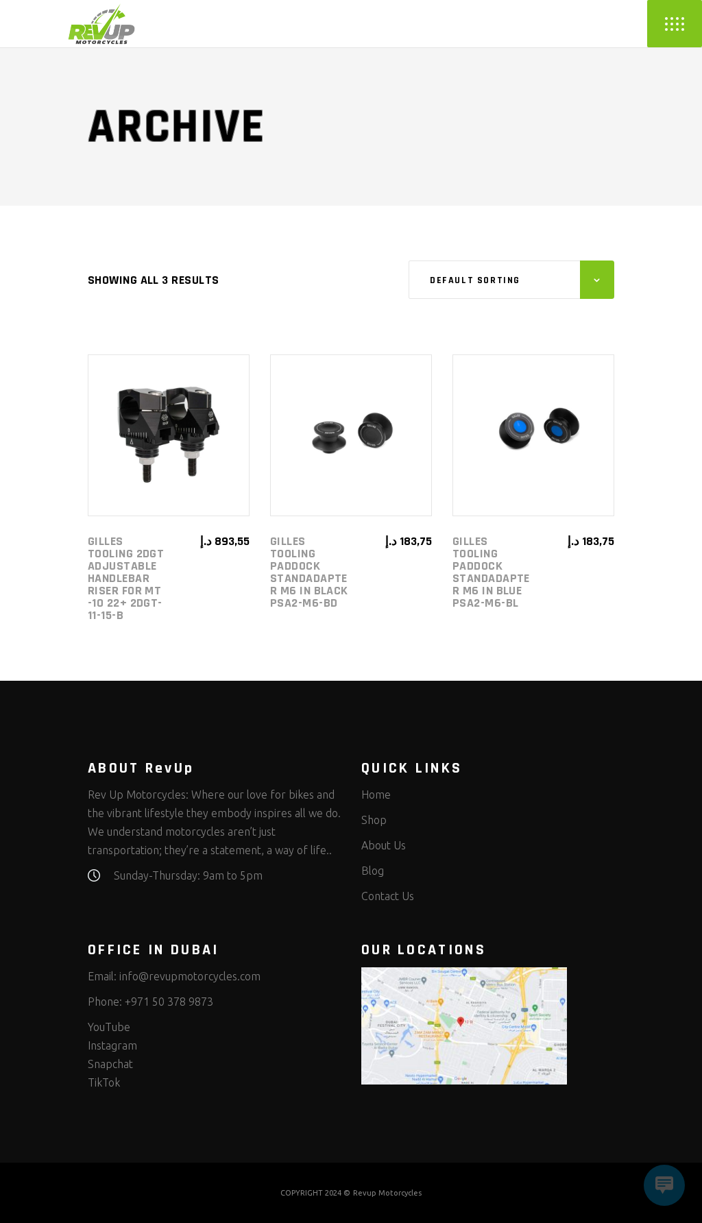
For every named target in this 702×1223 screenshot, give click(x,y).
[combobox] (511, 280)
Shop (374, 820)
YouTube (109, 1027)
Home (376, 794)
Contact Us (387, 896)
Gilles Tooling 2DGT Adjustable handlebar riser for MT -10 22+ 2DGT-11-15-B (126, 578)
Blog (372, 870)
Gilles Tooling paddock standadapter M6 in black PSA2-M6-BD (309, 572)
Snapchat (110, 1064)
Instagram (112, 1045)
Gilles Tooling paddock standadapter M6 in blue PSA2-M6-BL (491, 572)
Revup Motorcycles (387, 1193)
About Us (383, 845)
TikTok (104, 1082)
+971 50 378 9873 (169, 1001)
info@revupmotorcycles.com (190, 976)
